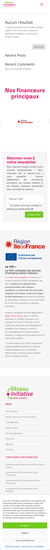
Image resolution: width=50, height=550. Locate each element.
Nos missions (12, 411)
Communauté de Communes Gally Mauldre (22, 490)
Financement (12, 427)
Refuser (25, 533)
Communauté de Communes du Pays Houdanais (23, 481)
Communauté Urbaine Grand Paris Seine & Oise (25, 466)
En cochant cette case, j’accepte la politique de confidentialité (24, 207)
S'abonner (34, 214)
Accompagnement (14, 433)
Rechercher (39, 47)
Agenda (9, 444)
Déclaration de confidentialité (32, 546)
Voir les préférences (25, 540)
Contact (9, 449)
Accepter (25, 525)
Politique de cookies (12, 546)
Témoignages (12, 422)
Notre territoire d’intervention (21, 416)
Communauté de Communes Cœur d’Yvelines (22, 473)
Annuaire (10, 438)
